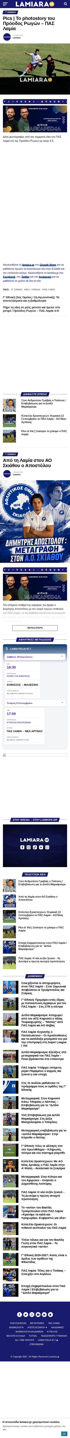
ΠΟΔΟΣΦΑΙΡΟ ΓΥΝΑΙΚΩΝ (54, 1336)
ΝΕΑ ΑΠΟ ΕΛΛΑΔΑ (15, 1336)
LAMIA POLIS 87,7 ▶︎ (48, 1340)
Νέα (27, 290)
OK (64, 1434)
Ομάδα (36, 290)
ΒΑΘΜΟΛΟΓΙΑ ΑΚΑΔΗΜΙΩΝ (29, 1331)
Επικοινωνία (37, 1344)
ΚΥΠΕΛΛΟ (52, 1331)
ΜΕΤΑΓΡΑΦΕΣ (37, 1323)
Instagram (45, 276)
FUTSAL (33, 1336)
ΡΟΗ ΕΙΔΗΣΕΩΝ (18, 1323)
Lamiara (17, 38)
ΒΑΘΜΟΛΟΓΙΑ (16, 1327)
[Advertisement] (35, 354)
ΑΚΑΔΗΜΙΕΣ (57, 1327)
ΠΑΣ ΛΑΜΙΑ (49, 290)
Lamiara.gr (54, 1356)
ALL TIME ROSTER (24, 1340)
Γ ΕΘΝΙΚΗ (17, 290)
